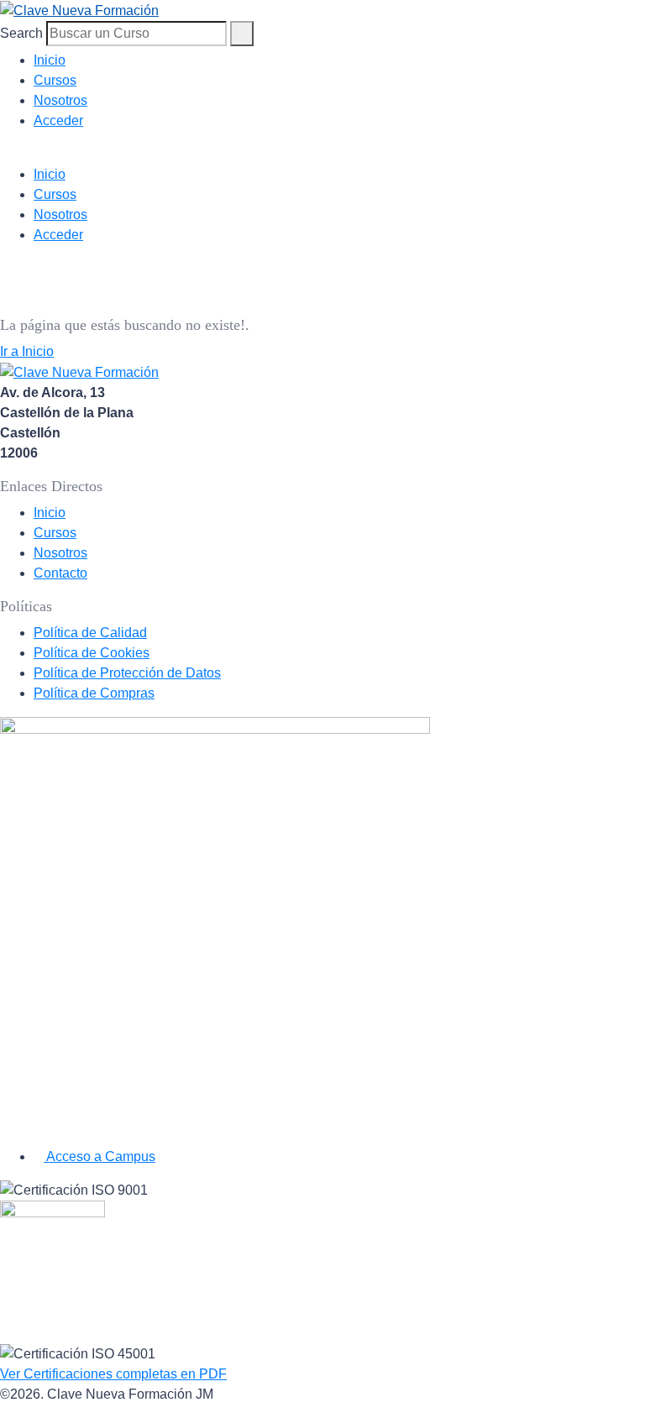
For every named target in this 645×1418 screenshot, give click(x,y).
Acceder (58, 120)
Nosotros (60, 100)
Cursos (55, 80)
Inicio (50, 60)
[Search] (242, 33)
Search (21, 33)
